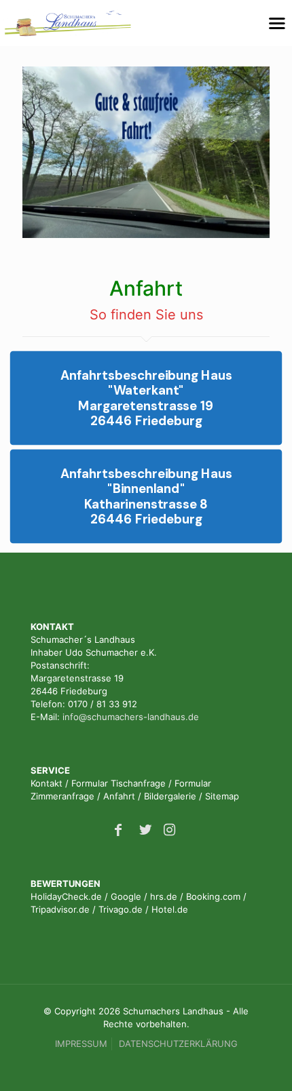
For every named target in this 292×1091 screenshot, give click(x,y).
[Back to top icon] (264, 1063)
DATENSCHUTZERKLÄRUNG (178, 1043)
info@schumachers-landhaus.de (130, 716)
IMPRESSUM (81, 1043)
